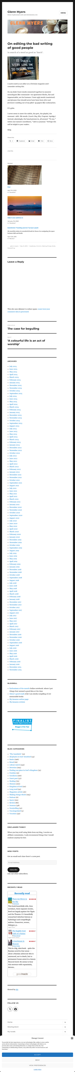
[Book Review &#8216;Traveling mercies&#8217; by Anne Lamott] (33, 233)
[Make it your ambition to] (33, 205)
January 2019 (14, 567)
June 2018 (13, 586)
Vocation (12, 814)
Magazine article (15, 792)
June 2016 (13, 651)
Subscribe (13, 870)
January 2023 (14, 445)
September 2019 (15, 548)
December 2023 (15, 415)
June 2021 (13, 491)
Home (10, 1022)
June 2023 (13, 431)
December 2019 (15, 540)
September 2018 (15, 578)
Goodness (32, 246)
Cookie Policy (37, 1069)
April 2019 (13, 561)
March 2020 (14, 532)
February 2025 (15, 380)
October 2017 (14, 607)
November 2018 (15, 572)
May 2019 (13, 559)
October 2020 (14, 513)
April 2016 (13, 656)
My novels (11, 1032)
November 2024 (15, 388)
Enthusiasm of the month (19, 688)
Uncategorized (15, 811)
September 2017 (15, 610)
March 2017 (13, 626)
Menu (63, 13)
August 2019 (14, 551)
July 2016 (13, 648)
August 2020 (14, 518)
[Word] (32, 68)
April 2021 (13, 496)
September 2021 (15, 483)
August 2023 (14, 426)
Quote (11, 800)
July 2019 (13, 553)
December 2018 (15, 569)
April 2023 (13, 437)
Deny (37, 1060)
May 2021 (13, 494)
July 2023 (13, 429)
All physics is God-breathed (20, 757)
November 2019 (15, 542)
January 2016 (14, 664)
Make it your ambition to (15, 218)
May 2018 (13, 588)
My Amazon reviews (17, 702)
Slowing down (13, 1027)
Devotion (13, 768)
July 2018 (12, 583)
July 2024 (13, 396)
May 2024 (13, 402)
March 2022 (14, 467)
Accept (37, 1055)
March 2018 (13, 594)
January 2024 (14, 412)
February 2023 (15, 442)
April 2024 (13, 404)
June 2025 (13, 369)
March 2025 (14, 377)
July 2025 (13, 366)
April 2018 (13, 591)
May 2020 (13, 526)
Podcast (12, 797)
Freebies (12, 773)
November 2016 (15, 637)
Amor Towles (17, 946)
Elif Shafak (16, 903)
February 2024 (15, 410)
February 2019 (15, 564)
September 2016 (15, 643)
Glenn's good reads (16, 694)
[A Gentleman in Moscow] (10, 942)
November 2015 (15, 670)
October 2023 (14, 421)
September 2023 (15, 423)
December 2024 (15, 385)
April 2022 (13, 464)
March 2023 (14, 439)
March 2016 (14, 659)
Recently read (22, 893)
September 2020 (15, 515)
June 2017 (13, 618)
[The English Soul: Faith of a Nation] (10, 932)
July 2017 (12, 616)
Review (12, 803)
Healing (12, 781)
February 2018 (14, 597)
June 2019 (13, 556)
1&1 (17, 989)
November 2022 (15, 450)
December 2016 (15, 634)
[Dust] (33, 175)
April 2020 (13, 529)
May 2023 (13, 434)
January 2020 (14, 537)
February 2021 (14, 502)
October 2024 (14, 391)
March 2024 (14, 407)
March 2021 (13, 499)
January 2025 (14, 383)
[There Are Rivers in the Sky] (10, 900)
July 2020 (13, 521)
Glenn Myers (16, 11)
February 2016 (15, 662)
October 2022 (14, 453)
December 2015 (15, 667)
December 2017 (15, 602)
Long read (13, 789)
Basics (11, 759)
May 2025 (13, 372)
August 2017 (14, 613)
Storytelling (11, 248)
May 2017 (13, 621)
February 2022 (15, 469)
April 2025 (13, 374)
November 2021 (15, 477)
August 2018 (14, 580)
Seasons (12, 805)
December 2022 (15, 448)
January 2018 (14, 599)
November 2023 (15, 418)
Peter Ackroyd (17, 935)
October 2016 (14, 640)
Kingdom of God (15, 786)
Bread (11, 762)
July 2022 (13, 456)
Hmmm (38, 246)
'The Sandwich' (15, 754)
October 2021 (14, 480)
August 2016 (14, 645)
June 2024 (13, 399)
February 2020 (15, 534)
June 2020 (13, 523)
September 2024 (15, 393)
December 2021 (15, 475)
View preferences (37, 1065)
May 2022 (13, 461)
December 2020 (15, 507)
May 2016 (13, 653)
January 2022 (14, 472)
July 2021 (12, 488)
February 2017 (14, 629)
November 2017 (15, 605)
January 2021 (14, 504)
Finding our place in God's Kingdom (23, 770)
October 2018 (14, 575)
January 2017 (14, 632)
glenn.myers (14, 246)
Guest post (13, 778)
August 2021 (14, 486)
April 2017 (13, 624)
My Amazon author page (19, 699)
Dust (9, 187)
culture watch (14, 765)
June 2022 (13, 458)
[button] (72, 1038)
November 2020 (15, 510)
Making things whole (48, 246)
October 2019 (14, 545)
